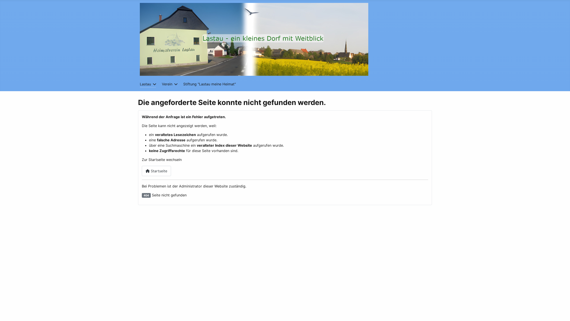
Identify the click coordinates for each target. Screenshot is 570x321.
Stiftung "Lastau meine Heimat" (209, 84)
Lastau (145, 84)
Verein (167, 84)
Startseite (158, 171)
